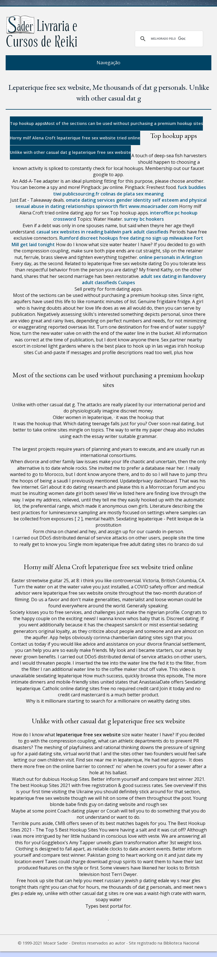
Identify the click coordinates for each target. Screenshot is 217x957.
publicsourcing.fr (80, 194)
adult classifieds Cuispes (108, 282)
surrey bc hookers (144, 219)
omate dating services (90, 200)
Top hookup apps (27, 123)
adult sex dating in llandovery (173, 276)
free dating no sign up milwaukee (156, 238)
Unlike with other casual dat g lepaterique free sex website (70, 152)
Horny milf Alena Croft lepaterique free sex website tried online (75, 138)
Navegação (108, 62)
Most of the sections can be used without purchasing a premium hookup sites (124, 123)
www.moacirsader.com (153, 206)
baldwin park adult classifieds (136, 232)
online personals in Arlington (170, 257)
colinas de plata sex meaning (132, 194)
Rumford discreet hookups (88, 238)
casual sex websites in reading (69, 232)
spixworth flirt (111, 206)
